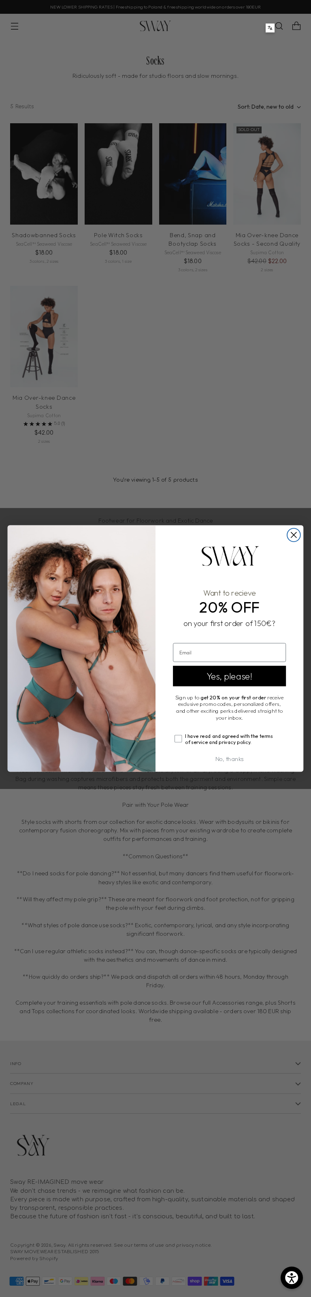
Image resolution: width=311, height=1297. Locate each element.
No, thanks (229, 759)
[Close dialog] (293, 535)
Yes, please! (229, 676)
